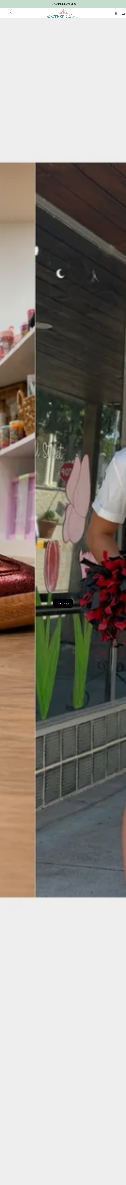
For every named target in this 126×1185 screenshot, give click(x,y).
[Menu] (4, 13)
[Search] (10, 13)
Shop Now (63, 603)
